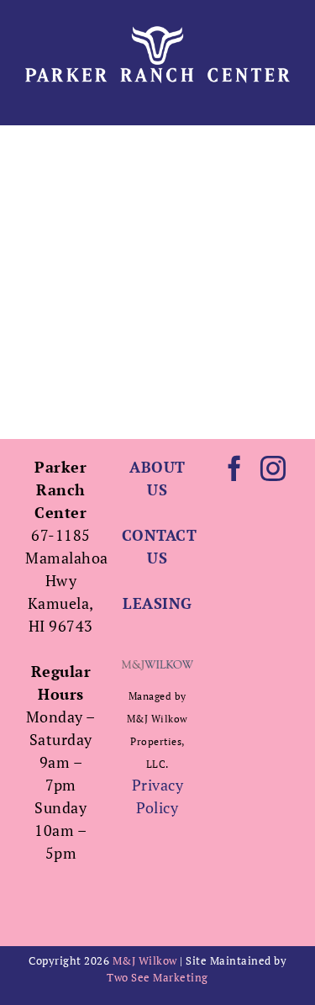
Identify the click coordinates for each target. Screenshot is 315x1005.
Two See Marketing (157, 977)
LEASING (157, 603)
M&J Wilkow (145, 960)
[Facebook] (235, 468)
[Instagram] (273, 468)
